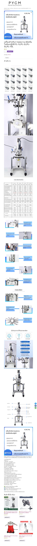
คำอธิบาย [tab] (7, 57)
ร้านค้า (8, 8)
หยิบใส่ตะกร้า (10, 51)
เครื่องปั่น (11, 8)
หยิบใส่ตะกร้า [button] (7, 517)
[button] (31, 12)
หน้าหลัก (5, 8)
